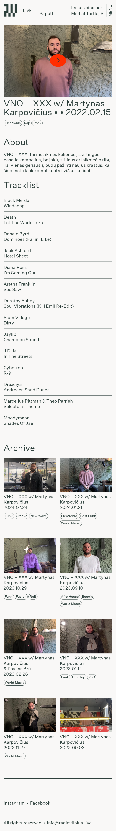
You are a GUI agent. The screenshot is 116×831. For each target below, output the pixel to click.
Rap (27, 123)
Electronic (13, 123)
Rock (38, 123)
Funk (9, 516)
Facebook (40, 803)
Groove (21, 516)
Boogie (87, 596)
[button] (58, 60)
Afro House (70, 596)
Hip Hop (78, 677)
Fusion (21, 596)
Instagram (14, 803)
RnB (33, 596)
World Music (71, 523)
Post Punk (88, 516)
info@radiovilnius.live (69, 822)
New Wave (38, 516)
